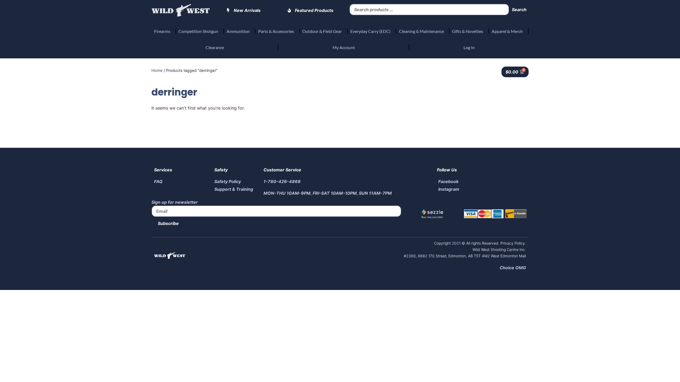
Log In (469, 47)
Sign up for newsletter (174, 202)
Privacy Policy (512, 243)
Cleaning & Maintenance (421, 31)
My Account (344, 47)
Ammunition (238, 31)
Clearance (215, 47)
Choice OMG (513, 267)
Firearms (162, 31)
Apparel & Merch (507, 31)
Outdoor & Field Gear (322, 31)
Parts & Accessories (276, 31)
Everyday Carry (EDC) (370, 31)
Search (519, 9)
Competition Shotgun (198, 31)
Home (157, 70)
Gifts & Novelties (467, 31)
